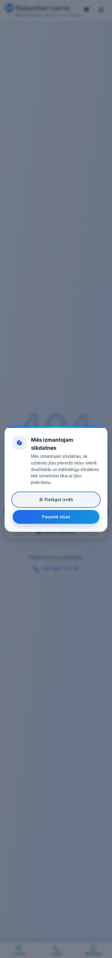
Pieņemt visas (56, 516)
